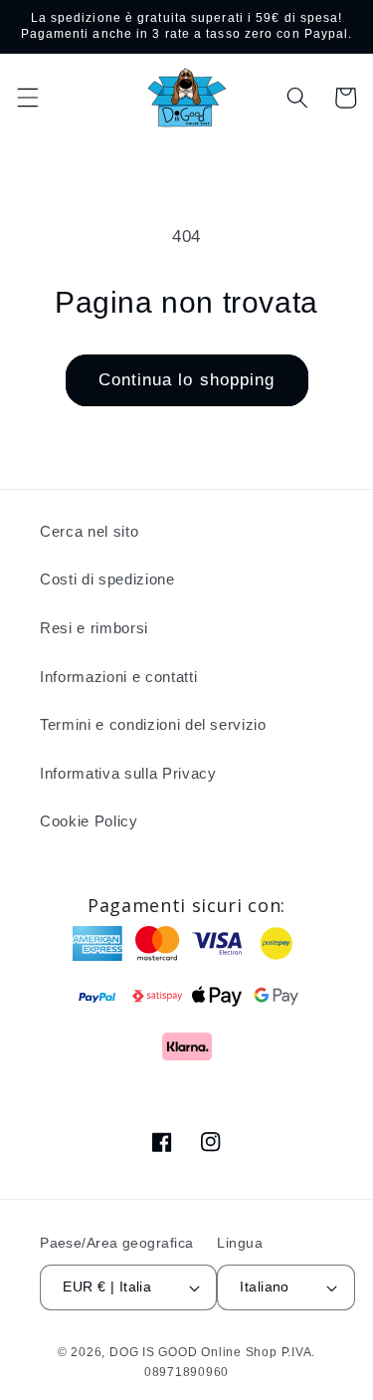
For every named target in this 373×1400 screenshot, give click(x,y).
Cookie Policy (89, 821)
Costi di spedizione (107, 579)
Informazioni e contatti (118, 676)
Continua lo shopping (187, 379)
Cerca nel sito (89, 531)
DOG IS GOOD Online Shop (193, 1352)
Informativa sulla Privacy (128, 773)
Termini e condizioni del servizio (153, 724)
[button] (27, 97)
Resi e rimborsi (94, 627)
